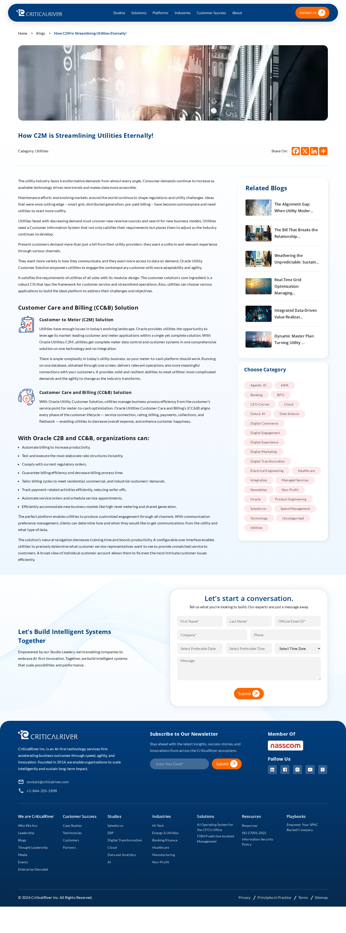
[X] (305, 151)
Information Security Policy (257, 841)
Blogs (40, 33)
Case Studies (72, 825)
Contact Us (308, 12)
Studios (119, 12)
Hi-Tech (158, 825)
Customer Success (211, 12)
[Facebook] (296, 151)
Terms (303, 897)
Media (23, 855)
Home (23, 33)
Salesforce (258, 509)
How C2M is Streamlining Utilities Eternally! (90, 33)
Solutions (138, 12)
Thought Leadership (33, 847)
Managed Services (295, 480)
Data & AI (257, 414)
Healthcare (306, 471)
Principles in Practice (274, 897)
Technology (259, 518)
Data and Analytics (122, 855)
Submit (244, 693)
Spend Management (295, 509)
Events (23, 862)
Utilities (256, 528)
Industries (183, 12)
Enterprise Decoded (33, 869)
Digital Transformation (267, 461)
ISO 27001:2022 (254, 833)
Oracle (255, 499)
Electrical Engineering (266, 471)
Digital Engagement (265, 433)
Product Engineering (290, 499)
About (237, 12)
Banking (256, 395)
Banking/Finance (164, 840)
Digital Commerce (264, 423)
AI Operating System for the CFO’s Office (215, 827)
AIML (285, 385)
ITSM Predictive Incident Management (215, 838)
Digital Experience (264, 442)
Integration (258, 480)
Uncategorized (293, 518)
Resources (249, 825)
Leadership (26, 833)
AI (109, 862)
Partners (69, 847)
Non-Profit (290, 490)
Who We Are (27, 825)
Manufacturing (163, 855)
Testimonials (72, 833)
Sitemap (321, 897)
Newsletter (258, 490)
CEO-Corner (260, 404)
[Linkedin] (314, 151)
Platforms (160, 12)
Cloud (288, 404)
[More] (323, 151)
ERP (111, 833)
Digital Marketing (263, 452)
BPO (280, 395)
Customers (71, 840)
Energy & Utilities (165, 833)
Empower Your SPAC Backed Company (302, 827)
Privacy (244, 897)
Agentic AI (258, 385)
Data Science (289, 414)
